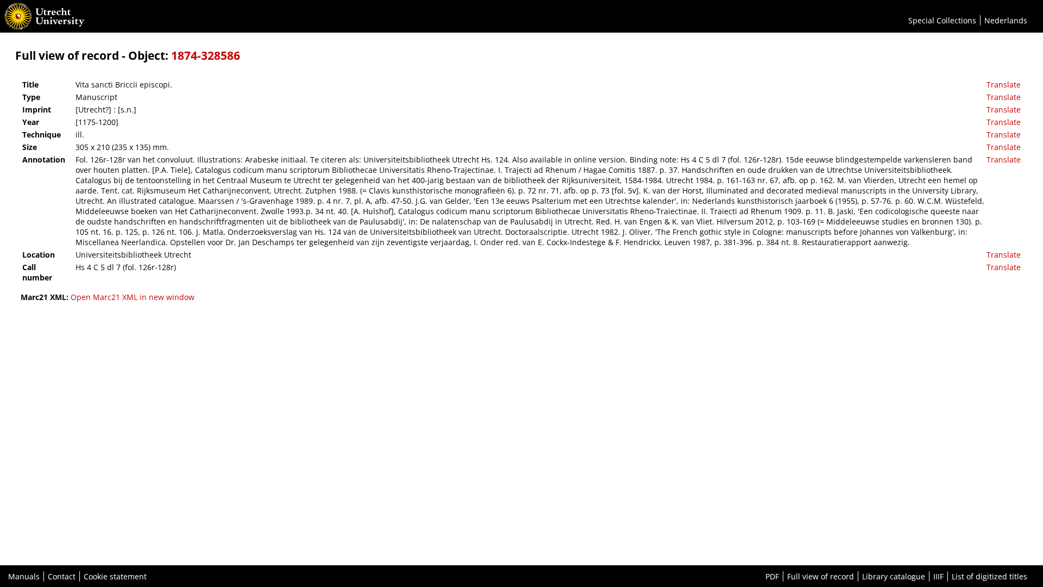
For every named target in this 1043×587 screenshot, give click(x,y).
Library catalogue (893, 576)
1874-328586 (205, 55)
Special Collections (942, 20)
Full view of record (820, 576)
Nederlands (1005, 20)
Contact (62, 576)
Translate (1004, 84)
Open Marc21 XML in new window (132, 297)
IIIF (938, 576)
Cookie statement (115, 576)
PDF (772, 576)
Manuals (24, 576)
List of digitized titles (989, 576)
